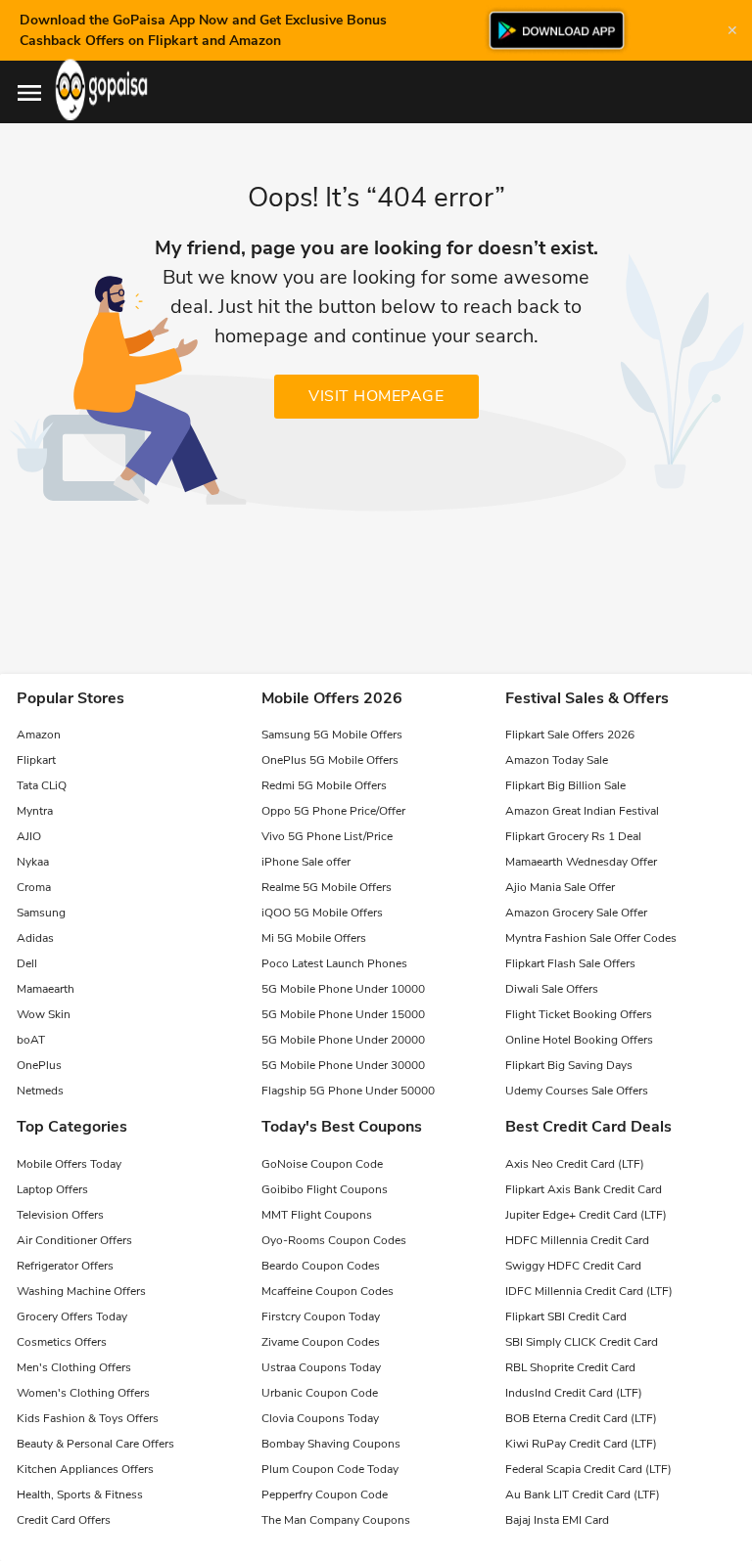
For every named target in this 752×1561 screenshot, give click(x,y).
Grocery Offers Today (72, 1316)
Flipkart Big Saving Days (569, 1065)
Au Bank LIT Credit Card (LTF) (582, 1494)
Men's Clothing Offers (74, 1367)
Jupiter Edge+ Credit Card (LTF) (586, 1215)
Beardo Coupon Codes (320, 1265)
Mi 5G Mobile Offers (313, 938)
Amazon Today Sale (556, 760)
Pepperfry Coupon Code (324, 1494)
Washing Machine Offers (81, 1291)
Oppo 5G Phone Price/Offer (333, 811)
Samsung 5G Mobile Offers (331, 734)
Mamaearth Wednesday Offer (581, 862)
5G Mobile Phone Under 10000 (343, 989)
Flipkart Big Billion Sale (565, 785)
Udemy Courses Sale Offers (576, 1090)
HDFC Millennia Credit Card (577, 1240)
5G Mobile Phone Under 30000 (343, 1065)
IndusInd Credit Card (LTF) (573, 1393)
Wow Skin (43, 1014)
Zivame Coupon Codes (320, 1342)
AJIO (29, 836)
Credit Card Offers (64, 1520)
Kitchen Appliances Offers (85, 1469)
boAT (31, 1040)
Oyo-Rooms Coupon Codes (333, 1240)
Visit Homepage (376, 396)
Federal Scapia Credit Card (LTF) (588, 1469)
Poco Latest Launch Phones (334, 963)
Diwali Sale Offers (551, 989)
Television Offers (60, 1215)
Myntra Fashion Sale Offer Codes (591, 938)
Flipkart (36, 760)
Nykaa (33, 862)
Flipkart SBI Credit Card (566, 1316)
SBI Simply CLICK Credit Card (581, 1342)
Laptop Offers (52, 1189)
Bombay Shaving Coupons (330, 1443)
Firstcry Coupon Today (320, 1316)
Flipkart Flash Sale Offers (570, 963)
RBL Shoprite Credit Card (570, 1367)
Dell (27, 963)
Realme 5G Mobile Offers (326, 887)
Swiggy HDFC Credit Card (573, 1265)
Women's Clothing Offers (83, 1393)
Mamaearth (45, 989)
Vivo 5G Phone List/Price (327, 836)
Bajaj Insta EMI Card (557, 1520)
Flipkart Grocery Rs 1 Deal (573, 836)
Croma (34, 887)
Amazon (39, 734)
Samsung (41, 912)
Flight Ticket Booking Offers (578, 1014)
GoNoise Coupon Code (322, 1164)
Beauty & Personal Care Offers (95, 1443)
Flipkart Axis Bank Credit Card (583, 1189)
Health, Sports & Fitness (80, 1494)
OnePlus (39, 1065)
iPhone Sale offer (306, 862)
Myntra (35, 811)
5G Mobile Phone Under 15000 (343, 1014)
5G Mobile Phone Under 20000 (343, 1040)
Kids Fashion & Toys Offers (88, 1418)
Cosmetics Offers (62, 1342)
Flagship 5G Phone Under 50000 (348, 1090)
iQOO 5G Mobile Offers (322, 912)
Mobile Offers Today (69, 1164)
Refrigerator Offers (65, 1265)
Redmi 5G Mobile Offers (324, 785)
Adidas (35, 938)
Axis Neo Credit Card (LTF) (574, 1164)
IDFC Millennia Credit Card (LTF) (589, 1291)
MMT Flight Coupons (316, 1215)
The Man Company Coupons (335, 1520)
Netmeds (40, 1090)
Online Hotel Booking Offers (579, 1040)
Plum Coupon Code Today (330, 1469)
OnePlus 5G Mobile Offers (330, 760)
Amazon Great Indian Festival (582, 811)
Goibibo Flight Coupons (324, 1189)
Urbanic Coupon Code (319, 1393)
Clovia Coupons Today (320, 1418)
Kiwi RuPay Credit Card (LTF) (581, 1443)
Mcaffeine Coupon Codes (327, 1291)
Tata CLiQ (42, 785)
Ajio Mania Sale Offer (560, 887)
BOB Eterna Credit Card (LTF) (581, 1418)
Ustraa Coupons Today (321, 1367)
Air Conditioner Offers (74, 1240)
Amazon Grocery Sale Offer (576, 912)
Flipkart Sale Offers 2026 (569, 734)
